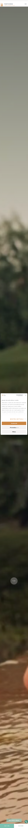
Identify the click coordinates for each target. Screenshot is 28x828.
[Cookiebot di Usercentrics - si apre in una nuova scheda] (17, 395)
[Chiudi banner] (25, 395)
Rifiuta (14, 431)
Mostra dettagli (17, 419)
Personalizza (13, 427)
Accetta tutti (14, 423)
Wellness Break (14, 820)
